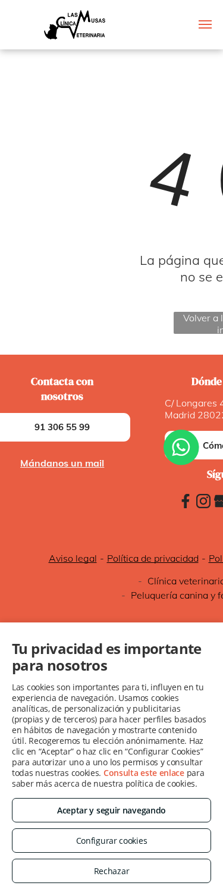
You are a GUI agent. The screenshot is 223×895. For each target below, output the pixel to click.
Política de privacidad (153, 558)
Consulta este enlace (143, 772)
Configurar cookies (111, 840)
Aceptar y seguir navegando (111, 810)
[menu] (205, 24)
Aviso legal (73, 558)
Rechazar (112, 871)
